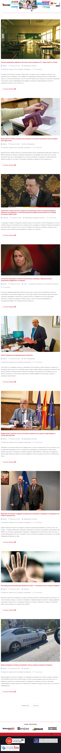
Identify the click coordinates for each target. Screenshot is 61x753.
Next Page (35, 705)
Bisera (5, 66)
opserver (5, 69)
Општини (34, 66)
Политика (42, 218)
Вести (25, 144)
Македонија (27, 66)
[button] (31, 10)
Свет (25, 284)
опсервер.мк (27, 69)
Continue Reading (8, 89)
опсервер (20, 69)
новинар (5, 218)
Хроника (26, 589)
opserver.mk (13, 69)
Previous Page (25, 705)
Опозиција (35, 218)
